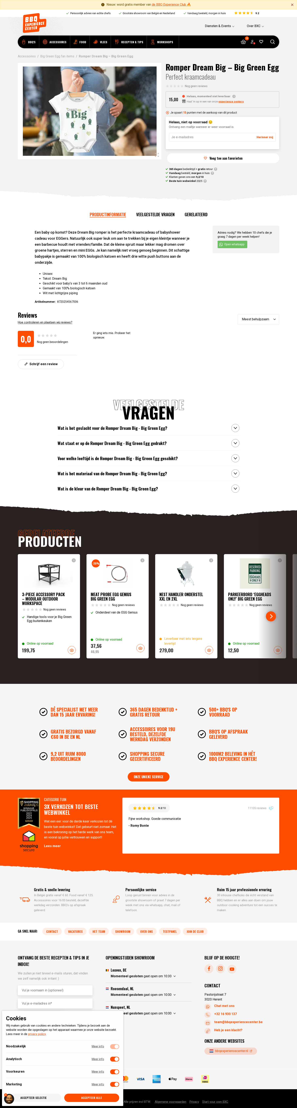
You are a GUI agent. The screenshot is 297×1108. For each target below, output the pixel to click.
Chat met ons (224, 1006)
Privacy (194, 1102)
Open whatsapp (234, 244)
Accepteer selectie (33, 1098)
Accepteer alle (91, 1098)
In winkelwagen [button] (72, 650)
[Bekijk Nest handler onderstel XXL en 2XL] (186, 606)
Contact (52, 931)
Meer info (98, 1046)
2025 (185, 180)
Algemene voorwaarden (170, 1102)
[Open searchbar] (272, 41)
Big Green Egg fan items (57, 56)
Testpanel (170, 931)
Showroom (122, 931)
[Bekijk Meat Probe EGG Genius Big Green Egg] (117, 606)
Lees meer (52, 846)
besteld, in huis (189, 173)
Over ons (146, 931)
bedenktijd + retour (191, 169)
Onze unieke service (148, 776)
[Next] (271, 616)
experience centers (231, 101)
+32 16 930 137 (225, 1014)
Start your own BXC (215, 1102)
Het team (99, 931)
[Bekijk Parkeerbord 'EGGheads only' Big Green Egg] (255, 606)
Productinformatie (108, 214)
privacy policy (37, 1034)
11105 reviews (257, 808)
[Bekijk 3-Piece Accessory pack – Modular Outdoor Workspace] (49, 606)
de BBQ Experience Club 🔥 (171, 4)
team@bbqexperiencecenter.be (238, 1022)
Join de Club (195, 931)
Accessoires (27, 56)
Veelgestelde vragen (155, 214)
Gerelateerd (196, 214)
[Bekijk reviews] (246, 13)
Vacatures (75, 931)
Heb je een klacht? (228, 1030)
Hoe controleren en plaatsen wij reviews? (45, 322)
